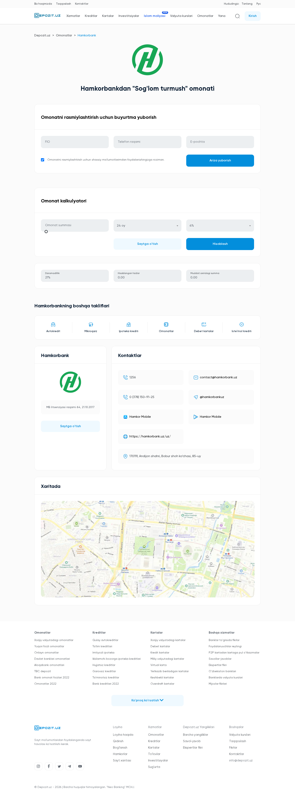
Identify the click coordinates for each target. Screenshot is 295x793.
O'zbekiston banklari (222, 671)
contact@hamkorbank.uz (218, 377)
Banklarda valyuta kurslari (226, 677)
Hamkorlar (120, 754)
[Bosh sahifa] (47, 17)
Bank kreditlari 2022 (106, 683)
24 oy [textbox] (121, 225)
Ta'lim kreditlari (102, 646)
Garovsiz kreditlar (104, 671)
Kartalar (108, 16)
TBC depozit (42, 671)
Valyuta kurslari (181, 16)
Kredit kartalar (160, 652)
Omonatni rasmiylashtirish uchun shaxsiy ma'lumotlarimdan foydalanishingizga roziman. (105, 159)
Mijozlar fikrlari (218, 683)
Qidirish (118, 741)
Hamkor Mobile (140, 417)
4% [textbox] (191, 225)
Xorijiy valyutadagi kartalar (168, 640)
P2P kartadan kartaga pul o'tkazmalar (234, 652)
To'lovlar (154, 754)
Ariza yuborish (220, 160)
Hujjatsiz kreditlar (104, 665)
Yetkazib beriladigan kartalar (170, 671)
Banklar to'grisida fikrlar (224, 640)
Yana (221, 16)
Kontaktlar (81, 4)
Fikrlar (233, 747)
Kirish (253, 16)
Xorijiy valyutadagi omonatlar (53, 640)
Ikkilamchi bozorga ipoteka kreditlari (117, 659)
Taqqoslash (63, 4)
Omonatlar (205, 16)
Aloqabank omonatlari (49, 665)
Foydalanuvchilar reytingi (225, 646)
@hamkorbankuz (212, 397)
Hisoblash (220, 244)
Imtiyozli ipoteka (103, 652)
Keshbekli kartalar (162, 677)
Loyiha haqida (123, 734)
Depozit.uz (42, 35)
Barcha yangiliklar (195, 734)
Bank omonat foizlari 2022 (51, 677)
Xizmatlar (73, 16)
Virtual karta (159, 665)
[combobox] (147, 226)
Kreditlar (91, 16)
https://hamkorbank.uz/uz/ (150, 436)
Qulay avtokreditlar (105, 640)
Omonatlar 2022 (45, 683)
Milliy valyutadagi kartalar (167, 659)
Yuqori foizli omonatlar (49, 646)
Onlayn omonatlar (46, 652)
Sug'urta (154, 766)
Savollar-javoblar (220, 659)
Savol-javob (192, 741)
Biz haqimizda (43, 4)
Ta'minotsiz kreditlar (106, 677)
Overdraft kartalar (162, 683)
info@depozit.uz (241, 760)
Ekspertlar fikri (218, 665)
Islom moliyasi (154, 16)
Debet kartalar (160, 646)
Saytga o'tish (147, 244)
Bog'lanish (120, 747)
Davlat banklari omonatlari (52, 659)
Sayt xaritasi (122, 760)
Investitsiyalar (129, 16)
